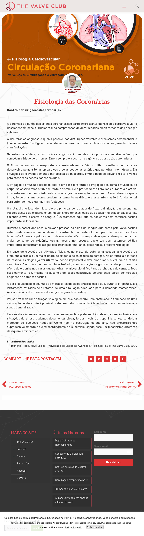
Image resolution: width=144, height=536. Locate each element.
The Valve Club (25, 442)
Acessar (21, 470)
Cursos (21, 456)
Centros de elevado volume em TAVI (70, 469)
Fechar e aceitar (94, 527)
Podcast (21, 449)
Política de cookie (73, 527)
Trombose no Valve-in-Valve (71, 489)
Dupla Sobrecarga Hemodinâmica (65, 442)
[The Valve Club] (35, 6)
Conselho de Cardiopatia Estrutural (69, 456)
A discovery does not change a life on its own (71, 500)
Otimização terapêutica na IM (71, 480)
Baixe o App (23, 463)
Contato (21, 478)
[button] (91, 359)
